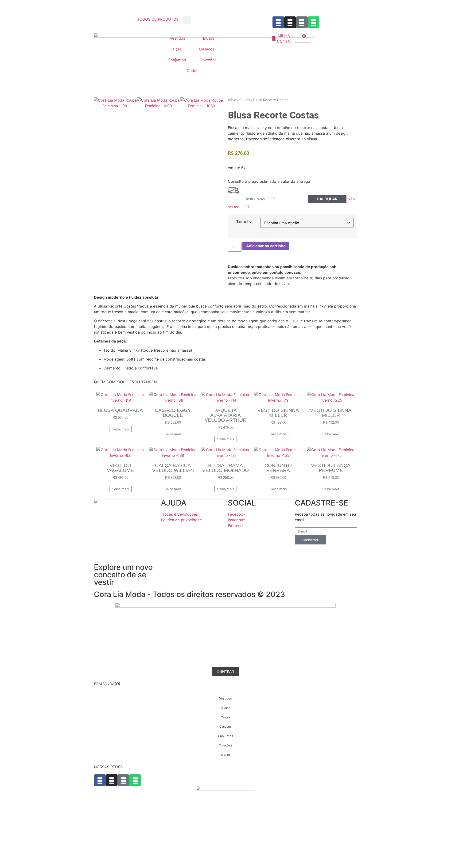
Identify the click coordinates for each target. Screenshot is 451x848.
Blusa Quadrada (120, 410)
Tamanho (244, 221)
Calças (176, 49)
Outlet (192, 70)
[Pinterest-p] (302, 22)
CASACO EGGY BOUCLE (173, 412)
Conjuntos (177, 59)
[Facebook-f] (278, 22)
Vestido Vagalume (120, 468)
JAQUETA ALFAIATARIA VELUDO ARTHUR (225, 415)
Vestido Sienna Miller (278, 412)
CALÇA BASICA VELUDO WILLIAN (173, 468)
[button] (187, 20)
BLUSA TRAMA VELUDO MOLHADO (225, 468)
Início (232, 100)
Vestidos (177, 38)
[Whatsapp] (313, 22)
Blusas (208, 38)
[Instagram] (290, 22)
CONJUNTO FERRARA (278, 468)
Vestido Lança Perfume (330, 468)
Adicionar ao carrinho (266, 245)
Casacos (206, 49)
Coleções (208, 59)
